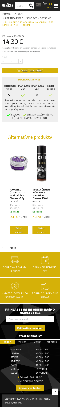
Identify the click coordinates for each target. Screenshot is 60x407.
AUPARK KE (52, 342)
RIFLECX (36, 201)
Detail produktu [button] (18, 230)
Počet (4, 57)
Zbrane (19, 14)
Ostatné (45, 18)
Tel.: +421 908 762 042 (31, 377)
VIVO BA (22, 342)
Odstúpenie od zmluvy (30, 387)
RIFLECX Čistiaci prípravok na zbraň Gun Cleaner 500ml (41, 194)
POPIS (12, 248)
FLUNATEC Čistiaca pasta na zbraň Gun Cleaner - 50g (17, 194)
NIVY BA (37, 342)
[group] (19, 191)
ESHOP (7, 342)
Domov (6, 14)
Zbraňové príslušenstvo (21, 18)
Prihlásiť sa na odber (30, 328)
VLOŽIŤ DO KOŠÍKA (32, 70)
